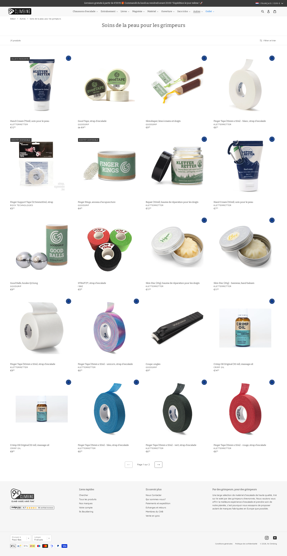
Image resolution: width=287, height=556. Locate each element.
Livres (124, 11)
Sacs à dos (182, 11)
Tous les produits (87, 499)
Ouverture (166, 11)
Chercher (83, 495)
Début (13, 18)
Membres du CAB (154, 511)
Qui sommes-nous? (156, 499)
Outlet (209, 11)
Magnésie (137, 11)
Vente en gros (153, 515)
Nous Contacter (154, 495)
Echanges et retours (156, 507)
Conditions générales (223, 544)
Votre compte (86, 507)
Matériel (151, 11)
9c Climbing (272, 544)
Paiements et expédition (158, 503)
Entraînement (108, 11)
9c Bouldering (86, 511)
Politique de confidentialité (246, 544)
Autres (196, 11)
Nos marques (86, 503)
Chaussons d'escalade (84, 11)
